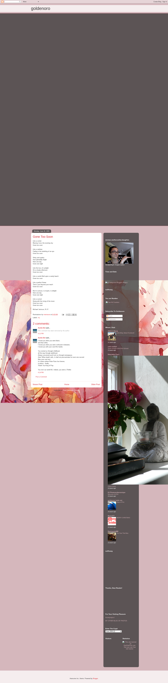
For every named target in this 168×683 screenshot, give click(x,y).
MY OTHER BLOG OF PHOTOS (116, 621)
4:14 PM (41, 372)
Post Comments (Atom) (71, 390)
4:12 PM (41, 333)
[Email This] (67, 315)
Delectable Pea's (113, 354)
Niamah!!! (111, 516)
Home (66, 384)
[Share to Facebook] (73, 315)
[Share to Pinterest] (76, 315)
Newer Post (37, 384)
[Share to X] (71, 315)
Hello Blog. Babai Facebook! (125, 333)
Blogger (95, 678)
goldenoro (40, 8)
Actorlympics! (110, 617)
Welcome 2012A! (113, 494)
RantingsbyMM (113, 531)
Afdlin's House (113, 331)
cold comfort (112, 346)
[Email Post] (62, 314)
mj (39, 317)
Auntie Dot (41, 328)
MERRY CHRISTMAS (123, 518)
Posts (110, 316)
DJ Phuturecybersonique (116, 492)
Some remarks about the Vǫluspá (118, 348)
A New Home (112, 486)
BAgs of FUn (120, 502)
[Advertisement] (116, 570)
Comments (112, 319)
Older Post (95, 384)
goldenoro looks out (115, 500)
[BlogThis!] (69, 315)
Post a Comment (41, 377)
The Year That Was (122, 533)
